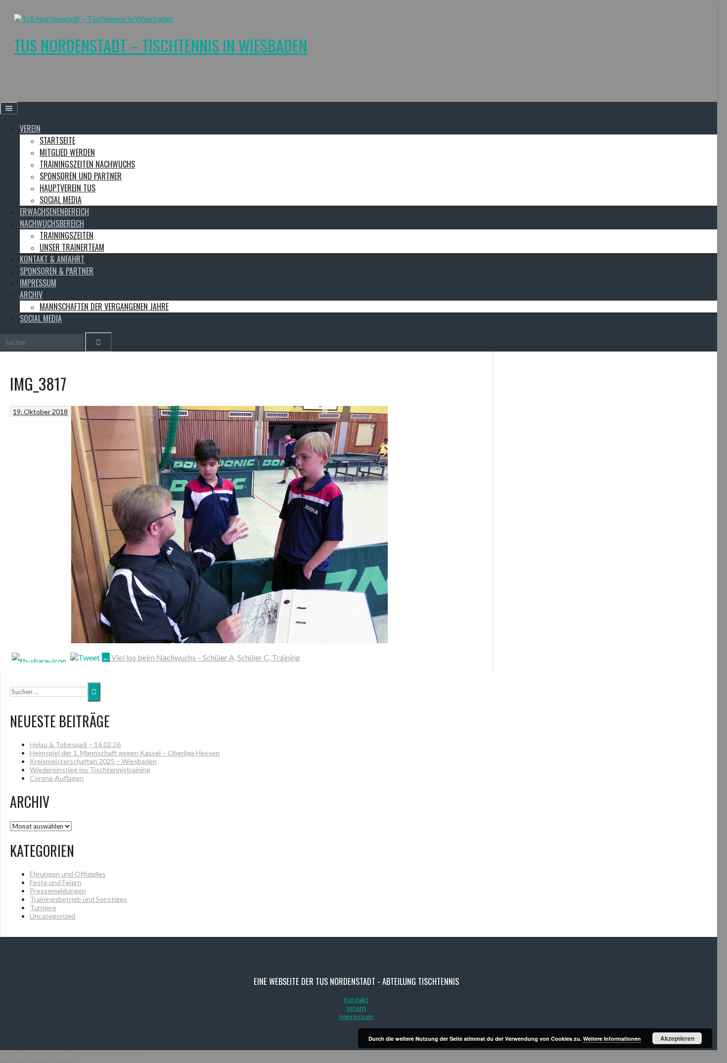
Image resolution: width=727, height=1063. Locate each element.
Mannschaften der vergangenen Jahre (104, 306)
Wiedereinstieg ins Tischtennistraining (90, 769)
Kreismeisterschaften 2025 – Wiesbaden (93, 761)
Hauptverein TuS (67, 188)
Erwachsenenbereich (54, 212)
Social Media (61, 200)
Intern (356, 1008)
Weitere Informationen (612, 1038)
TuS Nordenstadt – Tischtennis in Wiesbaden (160, 45)
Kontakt (356, 999)
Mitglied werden (67, 152)
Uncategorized (52, 916)
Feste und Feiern (56, 882)
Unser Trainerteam (72, 247)
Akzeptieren (677, 1038)
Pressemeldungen (58, 890)
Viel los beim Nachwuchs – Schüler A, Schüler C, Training (201, 657)
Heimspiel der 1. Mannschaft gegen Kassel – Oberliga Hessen (125, 753)
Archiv (31, 295)
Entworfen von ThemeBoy (39, 1060)
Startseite (57, 140)
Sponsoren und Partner (81, 176)
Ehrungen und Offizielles (68, 874)
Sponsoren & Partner (56, 271)
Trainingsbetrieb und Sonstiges (78, 899)
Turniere (43, 907)
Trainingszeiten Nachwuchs (87, 164)
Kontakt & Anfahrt (52, 259)
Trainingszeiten (66, 235)
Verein (30, 128)
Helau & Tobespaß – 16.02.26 (75, 744)
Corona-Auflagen (57, 778)
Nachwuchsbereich (52, 223)
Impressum (38, 283)
